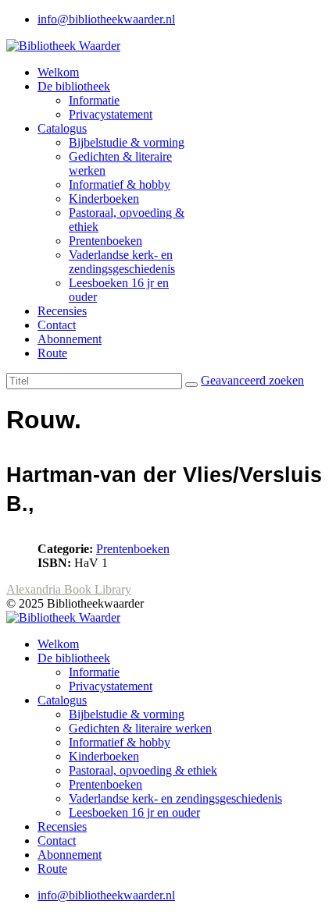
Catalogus (62, 128)
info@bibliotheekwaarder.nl (106, 19)
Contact (57, 325)
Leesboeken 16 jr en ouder (134, 812)
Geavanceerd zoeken (252, 380)
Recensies (62, 310)
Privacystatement (110, 114)
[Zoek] (191, 384)
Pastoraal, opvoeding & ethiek (143, 770)
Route (52, 353)
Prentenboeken (105, 240)
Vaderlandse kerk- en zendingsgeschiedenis (122, 261)
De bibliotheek (74, 86)
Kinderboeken (104, 198)
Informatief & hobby (119, 184)
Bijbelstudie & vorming (126, 142)
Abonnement (70, 339)
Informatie (94, 100)
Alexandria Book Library (68, 589)
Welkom (58, 72)
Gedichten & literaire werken (140, 728)
